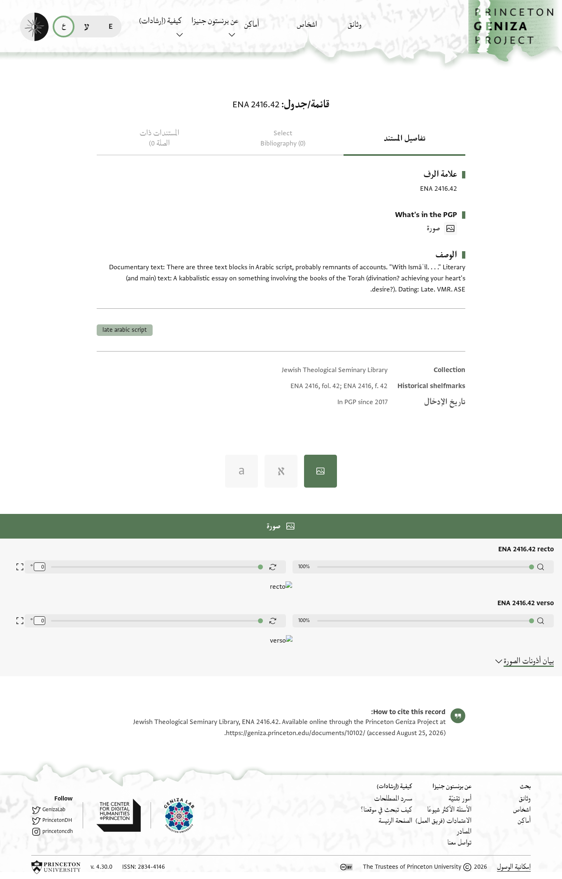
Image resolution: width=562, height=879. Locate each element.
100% (304, 566)
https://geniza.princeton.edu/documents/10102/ (295, 733)
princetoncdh (57, 831)
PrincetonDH (57, 820)
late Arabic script (124, 330)
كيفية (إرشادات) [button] (160, 21)
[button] (515, 31)
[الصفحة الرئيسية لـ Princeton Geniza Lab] (172, 815)
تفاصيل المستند (404, 138)
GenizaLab (53, 809)
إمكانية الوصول (514, 867)
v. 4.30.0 (101, 867)
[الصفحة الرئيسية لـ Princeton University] (56, 867)
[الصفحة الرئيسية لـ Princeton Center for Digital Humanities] (112, 815)
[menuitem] (372, 29)
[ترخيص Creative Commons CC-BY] (346, 867)
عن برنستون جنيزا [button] (214, 21)
